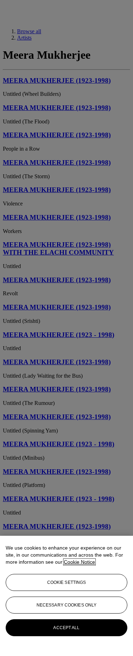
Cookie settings (66, 582)
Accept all (66, 627)
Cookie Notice (79, 562)
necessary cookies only (67, 605)
